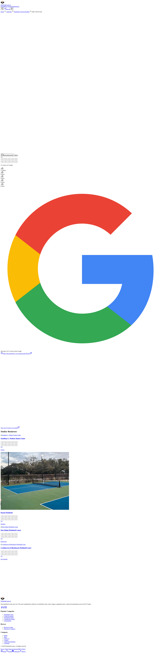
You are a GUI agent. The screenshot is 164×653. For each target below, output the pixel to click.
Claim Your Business (9, 641)
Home (2, 6)
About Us (6, 638)
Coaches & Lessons (9, 619)
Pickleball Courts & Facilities (22, 12)
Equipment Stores (9, 617)
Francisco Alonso (5, 388)
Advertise (6, 643)
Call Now (26, 590)
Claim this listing (6, 596)
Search (17, 6)
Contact (6, 640)
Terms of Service (13, 649)
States (14, 6)
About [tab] (15, 155)
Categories (9, 6)
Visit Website (18, 590)
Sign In (8, 9)
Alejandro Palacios (6, 402)
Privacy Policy (5, 649)
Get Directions (8, 590)
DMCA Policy (22, 649)
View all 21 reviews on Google (9, 428)
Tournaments (7, 620)
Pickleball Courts (8, 614)
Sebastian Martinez (6, 416)
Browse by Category (9, 629)
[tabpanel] (82, 292)
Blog (5, 6)
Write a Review (7, 353)
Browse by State (8, 627)
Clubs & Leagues (8, 616)
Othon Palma (4, 372)
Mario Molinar (5, 358)
